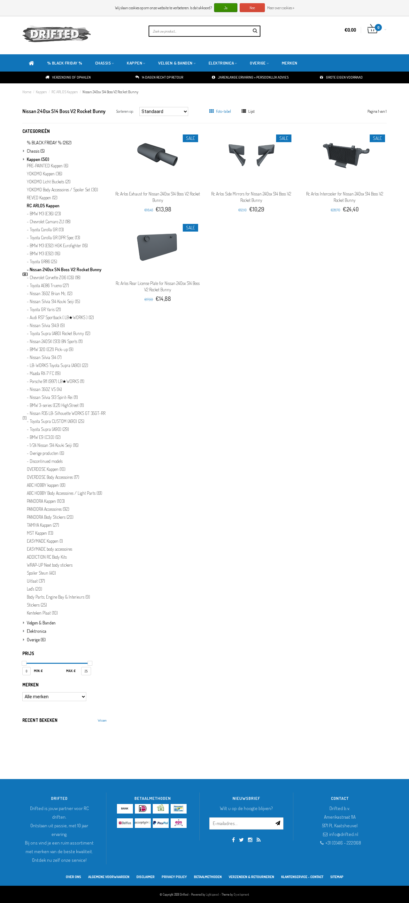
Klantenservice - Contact (302, 877)
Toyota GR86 (43, 261)
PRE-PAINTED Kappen (47, 165)
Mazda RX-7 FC (45, 373)
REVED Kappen (42, 197)
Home (26, 91)
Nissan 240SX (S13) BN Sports (56, 341)
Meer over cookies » (280, 7)
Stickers (37, 605)
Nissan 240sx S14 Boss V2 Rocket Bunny (110, 91)
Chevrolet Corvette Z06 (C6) (55, 277)
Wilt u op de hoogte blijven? (246, 808)
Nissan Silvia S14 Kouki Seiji (55, 301)
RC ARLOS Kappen (64, 91)
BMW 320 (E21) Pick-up (51, 349)
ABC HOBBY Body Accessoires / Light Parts (64, 493)
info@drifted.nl (343, 834)
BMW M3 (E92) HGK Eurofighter (59, 245)
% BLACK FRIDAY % (64, 62)
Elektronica (221, 62)
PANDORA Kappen (46, 501)
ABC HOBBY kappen (46, 485)
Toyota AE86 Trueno (49, 285)
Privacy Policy (174, 877)
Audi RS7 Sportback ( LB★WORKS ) (62, 317)
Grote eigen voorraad (344, 77)
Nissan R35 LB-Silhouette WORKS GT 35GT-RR (63, 415)
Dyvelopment (241, 894)
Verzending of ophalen (71, 77)
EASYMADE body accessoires (49, 549)
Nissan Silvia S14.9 (47, 325)
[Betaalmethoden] (125, 809)
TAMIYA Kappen (43, 525)
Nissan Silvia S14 (46, 357)
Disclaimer (145, 877)
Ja (226, 7)
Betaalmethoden (208, 877)
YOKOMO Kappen (44, 173)
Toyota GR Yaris (45, 309)
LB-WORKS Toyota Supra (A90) (59, 365)
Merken (289, 62)
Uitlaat (36, 581)
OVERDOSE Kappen (46, 469)
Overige (258, 62)
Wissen (102, 720)
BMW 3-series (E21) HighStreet (57, 405)
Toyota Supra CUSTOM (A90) (57, 421)
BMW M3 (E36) (45, 213)
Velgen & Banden (175, 62)
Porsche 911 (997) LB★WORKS (57, 381)
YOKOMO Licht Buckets (49, 181)
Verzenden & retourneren (251, 877)
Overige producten (47, 453)
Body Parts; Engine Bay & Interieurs (58, 597)
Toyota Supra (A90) (49, 429)
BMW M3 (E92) (45, 253)
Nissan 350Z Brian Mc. (51, 293)
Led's (34, 589)
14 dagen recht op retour (162, 77)
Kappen (134, 62)
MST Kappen (40, 533)
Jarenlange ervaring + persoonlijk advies (253, 77)
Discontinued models (46, 461)
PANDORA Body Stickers (50, 517)
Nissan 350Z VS (46, 389)
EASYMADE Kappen (45, 541)
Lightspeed (212, 894)
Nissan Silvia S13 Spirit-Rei (54, 397)
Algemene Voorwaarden (108, 877)
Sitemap (336, 877)
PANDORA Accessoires (48, 509)
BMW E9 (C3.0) (45, 437)
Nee (252, 7)
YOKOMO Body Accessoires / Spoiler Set (62, 189)
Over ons (73, 877)
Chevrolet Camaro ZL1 (50, 221)
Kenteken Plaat (42, 613)
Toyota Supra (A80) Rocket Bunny (60, 333)
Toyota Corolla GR (47, 229)
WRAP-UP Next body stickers (50, 565)
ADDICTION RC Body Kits (47, 557)
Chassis (103, 62)
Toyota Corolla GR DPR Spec (55, 237)
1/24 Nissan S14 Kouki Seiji (54, 445)
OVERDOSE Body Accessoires (53, 477)
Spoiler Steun (41, 573)
